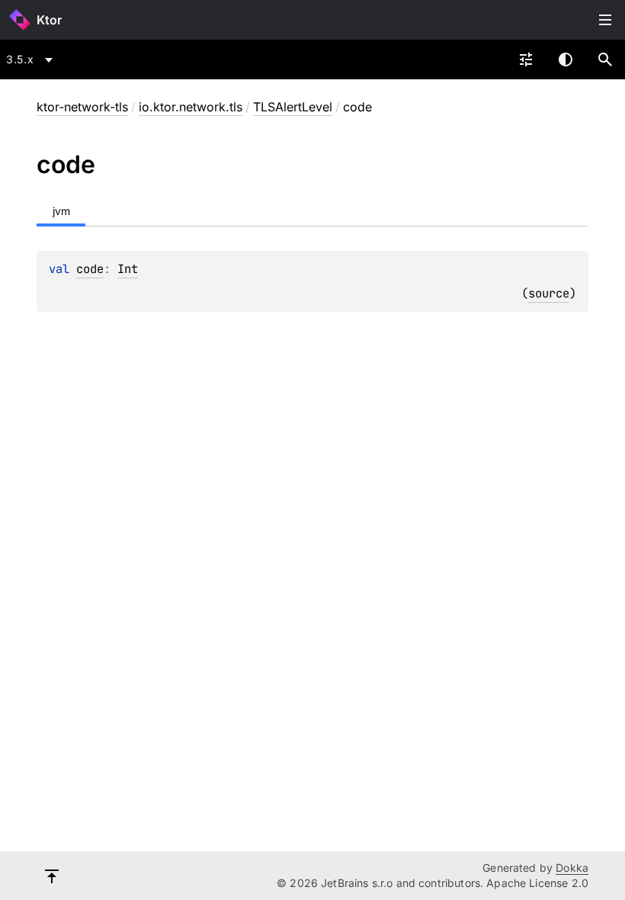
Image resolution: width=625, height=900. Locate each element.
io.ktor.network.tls (190, 106)
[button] (605, 59)
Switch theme (565, 59)
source (548, 293)
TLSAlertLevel (292, 106)
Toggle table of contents (605, 20)
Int (127, 269)
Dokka (572, 867)
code (90, 269)
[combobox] (32, 59)
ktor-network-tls (82, 106)
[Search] (605, 59)
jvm (61, 210)
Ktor (49, 19)
